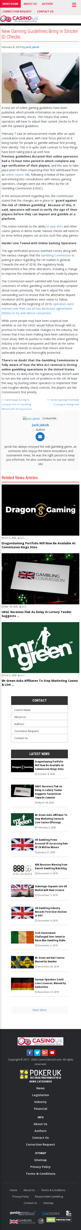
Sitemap (40, 1160)
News (40, 1088)
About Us (30, 4)
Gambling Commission (56, 255)
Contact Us (45, 11)
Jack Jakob (32, 47)
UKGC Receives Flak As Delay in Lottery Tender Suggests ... (36, 614)
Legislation (40, 1095)
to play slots (55, 226)
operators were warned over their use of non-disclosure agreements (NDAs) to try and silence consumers (38, 308)
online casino (14, 175)
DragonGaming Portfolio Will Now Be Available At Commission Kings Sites (39, 545)
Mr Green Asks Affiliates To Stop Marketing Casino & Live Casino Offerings (51, 818)
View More (39, 1010)
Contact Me (49, 418)
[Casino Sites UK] (19, 18)
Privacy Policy (40, 1167)
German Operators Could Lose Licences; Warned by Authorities (50, 983)
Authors (19, 724)
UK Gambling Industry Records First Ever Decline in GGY (51, 912)
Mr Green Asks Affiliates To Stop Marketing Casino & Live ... (40, 683)
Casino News (22, 710)
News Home (10, 4)
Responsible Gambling (49, 1196)
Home (13, 1190)
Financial (40, 1109)
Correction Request (17, 11)
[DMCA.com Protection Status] (59, 1219)
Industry (40, 1102)
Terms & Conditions (40, 1174)
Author (47, 4)
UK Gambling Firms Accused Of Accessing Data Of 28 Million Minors (51, 843)
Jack (22, 537)
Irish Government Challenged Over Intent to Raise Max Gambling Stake (50, 936)
